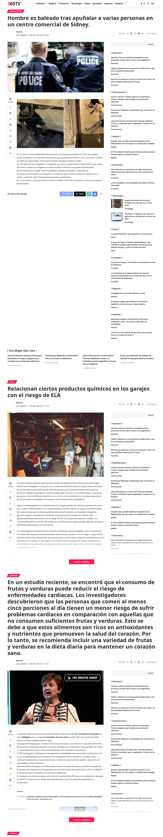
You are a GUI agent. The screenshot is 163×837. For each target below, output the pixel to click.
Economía (115, 178)
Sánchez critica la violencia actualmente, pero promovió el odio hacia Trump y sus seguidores (130, 687)
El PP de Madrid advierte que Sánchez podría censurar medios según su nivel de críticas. (133, 153)
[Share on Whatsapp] (10, 119)
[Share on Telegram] (10, 130)
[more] (126, 3)
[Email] (10, 136)
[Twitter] (144, 3)
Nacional (114, 63)
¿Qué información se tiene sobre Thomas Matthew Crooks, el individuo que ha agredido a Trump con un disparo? (133, 123)
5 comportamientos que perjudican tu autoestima (131, 234)
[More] (142, 33)
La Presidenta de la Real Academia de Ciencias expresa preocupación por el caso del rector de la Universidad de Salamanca (131, 275)
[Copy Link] (135, 33)
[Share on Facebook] (127, 33)
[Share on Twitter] (131, 33)
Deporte (114, 297)
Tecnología (129, 209)
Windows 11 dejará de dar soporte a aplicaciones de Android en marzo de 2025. (140, 216)
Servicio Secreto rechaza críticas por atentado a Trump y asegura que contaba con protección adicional (130, 99)
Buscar (150, 44)
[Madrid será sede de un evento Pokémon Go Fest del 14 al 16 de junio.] (117, 203)
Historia (114, 327)
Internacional (15, 11)
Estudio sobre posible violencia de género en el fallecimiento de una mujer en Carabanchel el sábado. (133, 142)
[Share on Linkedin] (10, 125)
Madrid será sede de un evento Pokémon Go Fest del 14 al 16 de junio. (138, 202)
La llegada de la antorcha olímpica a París (128, 293)
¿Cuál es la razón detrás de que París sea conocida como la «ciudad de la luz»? (131, 333)
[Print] (138, 33)
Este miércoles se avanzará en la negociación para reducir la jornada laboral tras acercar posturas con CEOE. (132, 172)
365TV (14, 3)
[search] (148, 4)
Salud (113, 237)
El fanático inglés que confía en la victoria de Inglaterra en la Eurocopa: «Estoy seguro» (129, 302)
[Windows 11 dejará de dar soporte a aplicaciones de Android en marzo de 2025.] (117, 217)
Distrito (19, 32)
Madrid (113, 147)
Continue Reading (81, 562)
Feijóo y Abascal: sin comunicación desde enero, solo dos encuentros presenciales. (133, 698)
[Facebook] (141, 3)
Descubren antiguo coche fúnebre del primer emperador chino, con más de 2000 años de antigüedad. (129, 321)
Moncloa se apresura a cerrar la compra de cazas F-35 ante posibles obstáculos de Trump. (133, 709)
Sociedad (114, 268)
